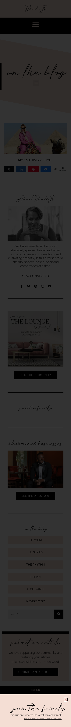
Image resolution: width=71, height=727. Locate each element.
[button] (65, 699)
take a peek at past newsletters (43, 718)
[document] (35, 363)
